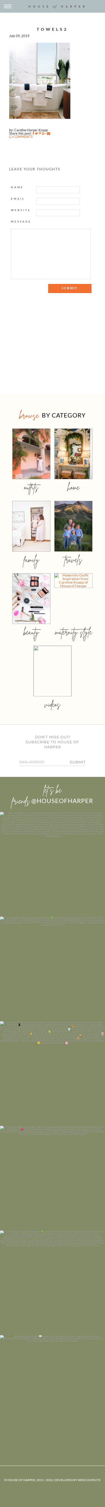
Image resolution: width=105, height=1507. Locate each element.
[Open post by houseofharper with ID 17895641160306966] (52, 1387)
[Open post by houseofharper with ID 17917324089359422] (52, 1178)
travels (73, 559)
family (31, 559)
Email (18, 198)
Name (17, 187)
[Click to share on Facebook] (33, 133)
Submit (78, 762)
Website (21, 210)
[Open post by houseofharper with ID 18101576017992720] (52, 1282)
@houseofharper (62, 800)
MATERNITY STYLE (73, 632)
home (74, 487)
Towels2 (52, 29)
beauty (31, 632)
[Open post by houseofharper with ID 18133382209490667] (52, 1073)
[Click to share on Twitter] (36, 133)
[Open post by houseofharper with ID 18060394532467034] (52, 969)
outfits (31, 487)
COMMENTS (22, 137)
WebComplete (89, 1480)
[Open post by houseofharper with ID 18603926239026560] (52, 864)
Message (21, 221)
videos (52, 704)
